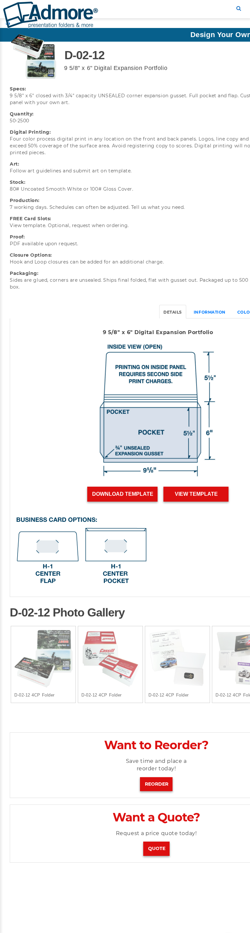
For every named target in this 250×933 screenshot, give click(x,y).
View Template (196, 494)
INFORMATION (210, 312)
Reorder (156, 784)
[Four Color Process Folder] (43, 658)
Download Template (122, 494)
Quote (156, 848)
